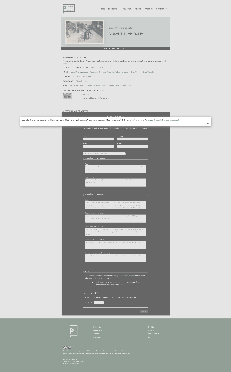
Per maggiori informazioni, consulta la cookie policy (162, 120)
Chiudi (206, 123)
